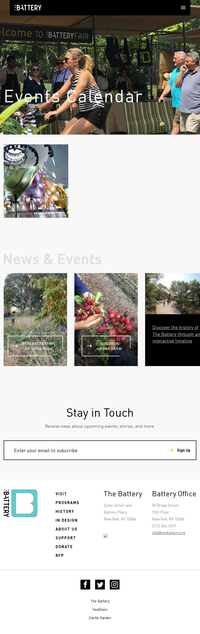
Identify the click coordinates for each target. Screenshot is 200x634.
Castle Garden (100, 617)
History (65, 511)
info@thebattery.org (168, 532)
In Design (67, 520)
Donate (64, 546)
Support (66, 537)
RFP (60, 555)
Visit (61, 493)
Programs (68, 502)
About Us (67, 528)
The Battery (100, 601)
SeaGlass (100, 609)
